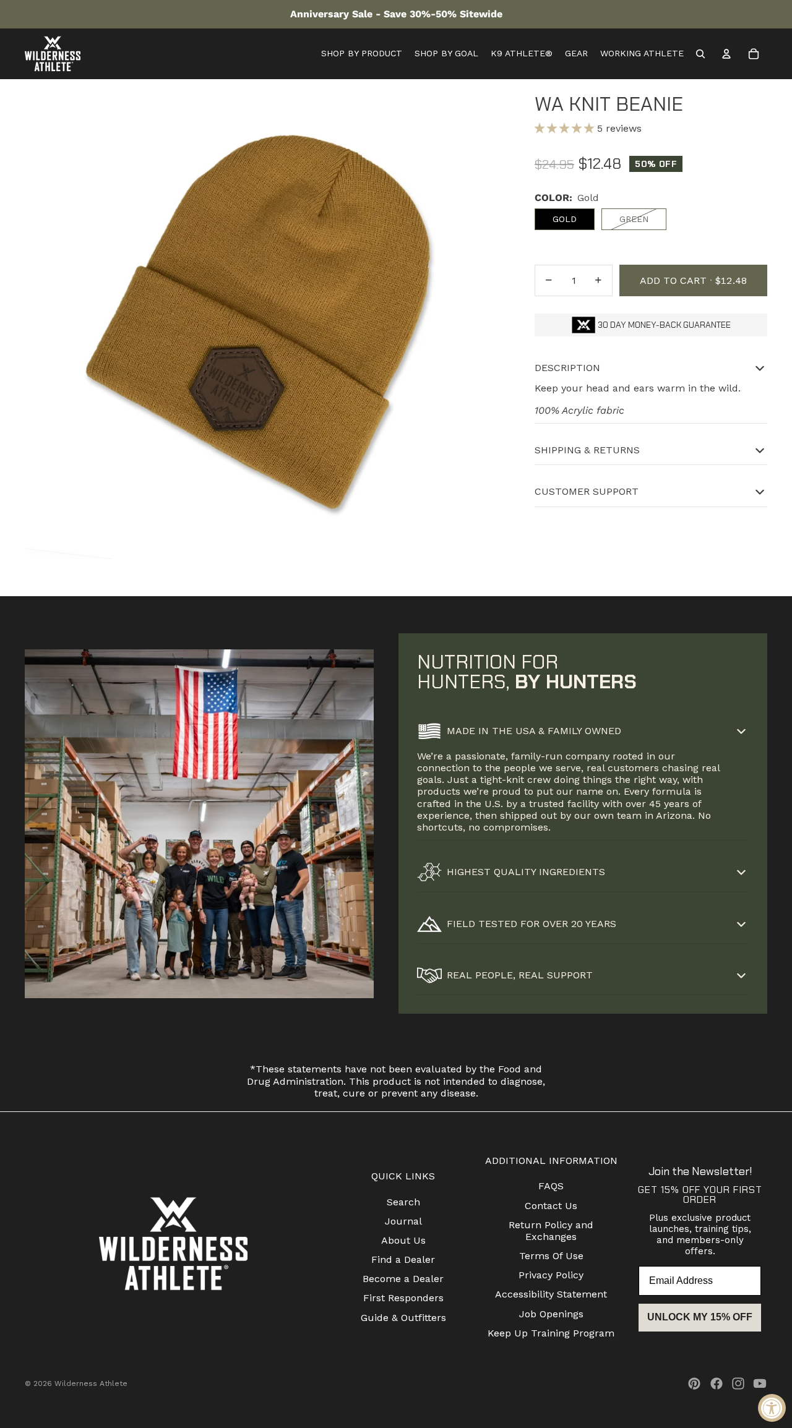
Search (403, 1202)
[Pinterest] (694, 1383)
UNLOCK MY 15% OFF (699, 1317)
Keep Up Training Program (551, 1333)
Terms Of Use (551, 1256)
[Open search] (700, 53)
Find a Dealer (403, 1259)
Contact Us (551, 1206)
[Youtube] (759, 1383)
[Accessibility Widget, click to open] (772, 1408)
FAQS (551, 1186)
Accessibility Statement (551, 1294)
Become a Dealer (403, 1279)
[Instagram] (738, 1383)
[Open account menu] (726, 53)
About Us (403, 1240)
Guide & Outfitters (403, 1317)
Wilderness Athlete (90, 1383)
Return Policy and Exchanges (551, 1230)
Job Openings (551, 1314)
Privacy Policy (551, 1275)
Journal (403, 1221)
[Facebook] (716, 1383)
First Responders (403, 1298)
